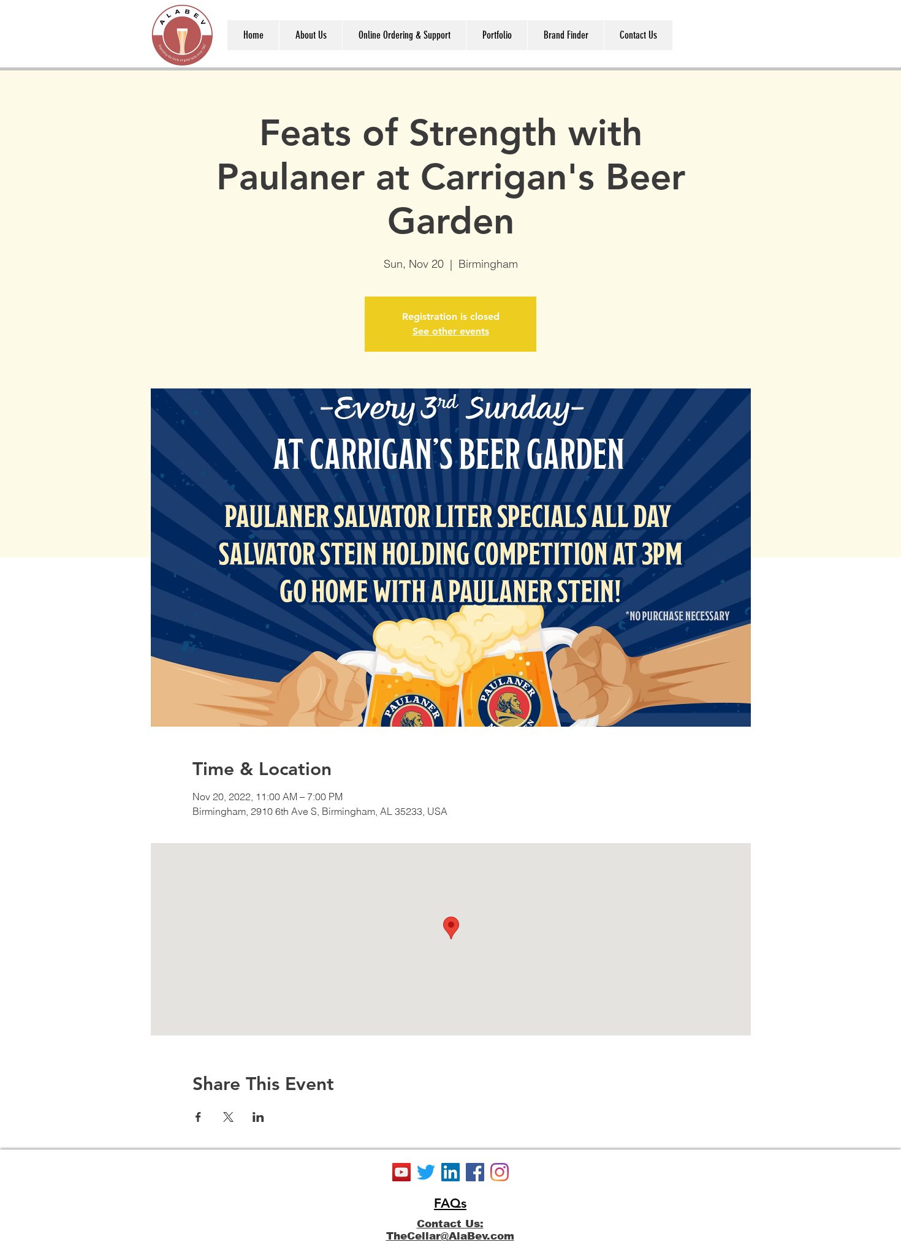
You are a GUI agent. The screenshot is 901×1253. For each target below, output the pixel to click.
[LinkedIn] (450, 1172)
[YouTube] (401, 1172)
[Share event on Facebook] (198, 1117)
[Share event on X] (228, 1117)
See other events (450, 331)
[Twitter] (426, 1172)
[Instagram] (499, 1172)
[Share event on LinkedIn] (258, 1117)
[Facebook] (475, 1172)
